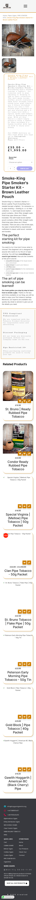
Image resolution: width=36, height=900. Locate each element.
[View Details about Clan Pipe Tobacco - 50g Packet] (29, 563)
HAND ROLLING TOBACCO (12, 832)
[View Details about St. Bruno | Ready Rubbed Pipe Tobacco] (29, 401)
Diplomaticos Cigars (10, 818)
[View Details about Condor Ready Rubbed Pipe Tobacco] (29, 454)
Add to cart (24, 168)
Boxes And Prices (12, 158)
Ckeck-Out (22, 852)
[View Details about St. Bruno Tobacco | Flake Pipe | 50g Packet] (29, 612)
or (14, 208)
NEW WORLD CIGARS (10, 825)
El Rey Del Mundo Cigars (12, 822)
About (21, 845)
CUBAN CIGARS (8, 845)
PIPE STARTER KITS (9, 859)
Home (5, 15)
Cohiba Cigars (8, 852)
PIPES (5, 835)
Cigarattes (7, 862)
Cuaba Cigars (8, 855)
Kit (28, 201)
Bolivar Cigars (8, 849)
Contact (22, 855)
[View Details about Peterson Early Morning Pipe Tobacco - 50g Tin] (29, 664)
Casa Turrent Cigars (10, 828)
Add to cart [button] (20, 401)
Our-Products (23, 849)
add (25, 208)
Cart (5, 842)
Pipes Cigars (12, 15)
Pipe (12, 201)
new (32, 206)
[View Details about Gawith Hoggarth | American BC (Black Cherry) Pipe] (29, 769)
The (11, 211)
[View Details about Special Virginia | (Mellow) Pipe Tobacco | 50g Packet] (29, 506)
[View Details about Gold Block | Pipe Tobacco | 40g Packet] (29, 717)
